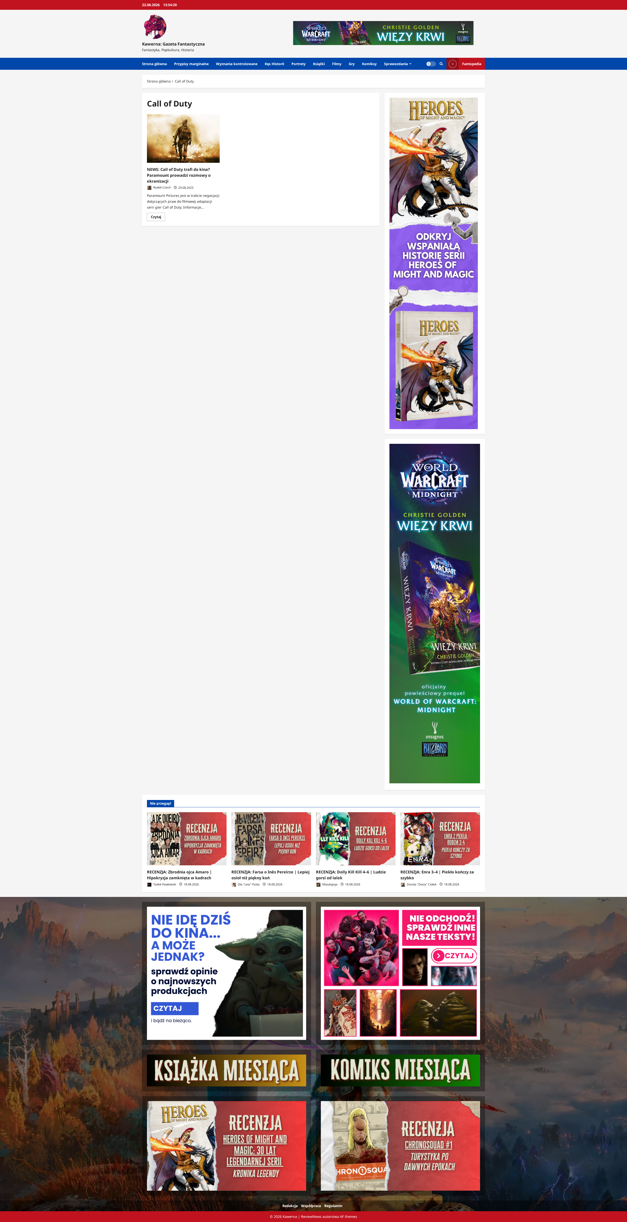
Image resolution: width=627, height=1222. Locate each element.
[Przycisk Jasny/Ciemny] (431, 63)
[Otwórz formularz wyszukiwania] (441, 64)
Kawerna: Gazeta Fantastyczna (173, 44)
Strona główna (154, 63)
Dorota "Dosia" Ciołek (421, 884)
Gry (352, 63)
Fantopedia (471, 63)
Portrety (298, 63)
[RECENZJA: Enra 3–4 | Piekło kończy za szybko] (440, 838)
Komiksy (369, 63)
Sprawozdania (396, 63)
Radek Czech (162, 188)
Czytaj (158, 217)
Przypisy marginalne (191, 63)
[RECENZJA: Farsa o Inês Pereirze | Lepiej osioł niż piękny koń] (271, 838)
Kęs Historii (274, 63)
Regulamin (333, 1205)
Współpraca (311, 1205)
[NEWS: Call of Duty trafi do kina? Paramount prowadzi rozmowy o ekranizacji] (183, 138)
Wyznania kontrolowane (236, 63)
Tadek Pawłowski (164, 884)
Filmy (336, 63)
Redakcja (290, 1205)
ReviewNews (311, 1216)
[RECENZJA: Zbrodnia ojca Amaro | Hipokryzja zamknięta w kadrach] (187, 838)
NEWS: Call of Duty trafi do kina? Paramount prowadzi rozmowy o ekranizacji (179, 175)
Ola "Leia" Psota (248, 884)
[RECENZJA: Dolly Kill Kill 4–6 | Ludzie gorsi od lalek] (356, 838)
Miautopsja (330, 884)
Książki (319, 63)
